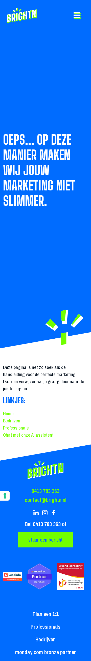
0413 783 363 (45, 491)
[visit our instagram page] (45, 512)
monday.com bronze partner (45, 652)
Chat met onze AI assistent (28, 435)
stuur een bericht (45, 539)
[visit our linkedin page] (36, 512)
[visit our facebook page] (54, 512)
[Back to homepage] (22, 15)
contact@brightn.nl (45, 500)
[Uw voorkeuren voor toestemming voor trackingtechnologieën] (5, 496)
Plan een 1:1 (46, 614)
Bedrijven (11, 420)
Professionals (16, 427)
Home (8, 413)
